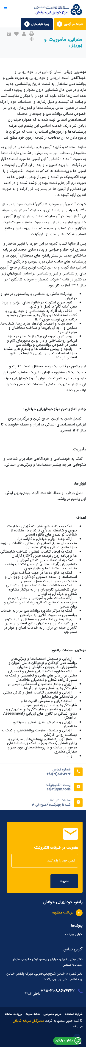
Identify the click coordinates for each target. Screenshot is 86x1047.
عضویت (64, 881)
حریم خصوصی (52, 1014)
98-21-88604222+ (58, 991)
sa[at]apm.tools (59, 789)
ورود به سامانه (13, 1014)
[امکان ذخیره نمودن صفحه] (9, 34)
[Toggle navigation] (3, 9)
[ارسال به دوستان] (24, 34)
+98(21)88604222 (59, 773)
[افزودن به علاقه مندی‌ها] (16, 34)
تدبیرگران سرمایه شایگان (29, 1020)
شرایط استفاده (74, 1014)
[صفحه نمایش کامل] (31, 39)
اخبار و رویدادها (73, 934)
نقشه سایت (32, 1014)
